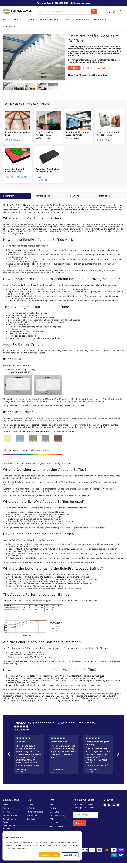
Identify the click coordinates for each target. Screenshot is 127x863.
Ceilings (6, 812)
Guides (30, 804)
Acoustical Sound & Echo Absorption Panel (48, 170)
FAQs (52, 819)
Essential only (70, 855)
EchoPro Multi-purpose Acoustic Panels (77, 133)
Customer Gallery (57, 815)
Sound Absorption (11, 815)
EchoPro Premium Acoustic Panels (44, 133)
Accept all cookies (49, 855)
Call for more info (43, 138)
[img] (65, 726)
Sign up (79, 823)
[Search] (94, 11)
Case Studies (56, 812)
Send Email (88, 68)
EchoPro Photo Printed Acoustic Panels (108, 133)
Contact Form (104, 68)
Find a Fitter (32, 815)
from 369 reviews (22, 729)
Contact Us (9, 26)
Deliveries (54, 822)
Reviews (53, 808)
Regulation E (32, 819)
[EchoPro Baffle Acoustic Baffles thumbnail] (8, 87)
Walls (5, 804)
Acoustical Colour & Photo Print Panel (15, 170)
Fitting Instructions (35, 812)
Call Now (74, 68)
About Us (54, 804)
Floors (6, 808)
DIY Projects (32, 808)
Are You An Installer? (59, 826)
